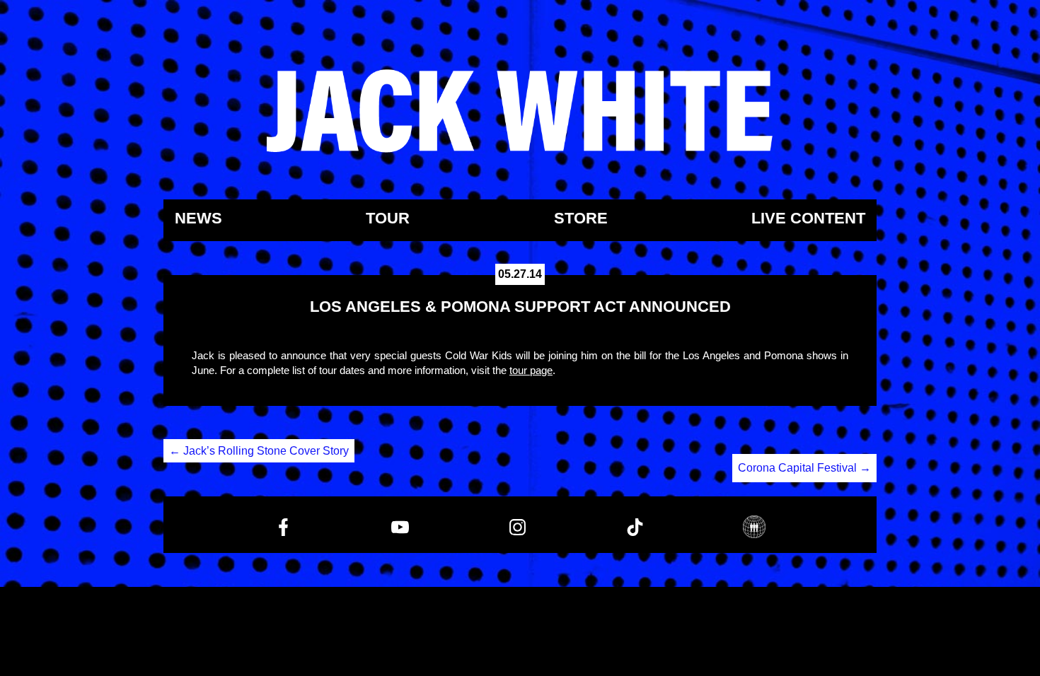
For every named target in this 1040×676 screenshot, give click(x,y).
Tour (388, 219)
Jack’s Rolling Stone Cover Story (259, 451)
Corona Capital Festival (804, 468)
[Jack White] (520, 111)
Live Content (808, 219)
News (198, 219)
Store (581, 219)
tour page (531, 370)
